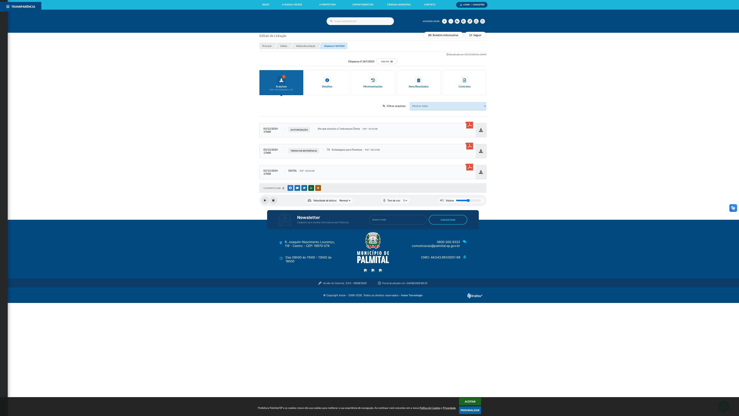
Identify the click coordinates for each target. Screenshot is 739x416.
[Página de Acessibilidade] (482, 21)
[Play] (265, 200)
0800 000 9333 (448, 242)
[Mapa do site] (476, 21)
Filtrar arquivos (395, 105)
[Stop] (273, 200)
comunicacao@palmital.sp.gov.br (436, 246)
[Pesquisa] (331, 21)
